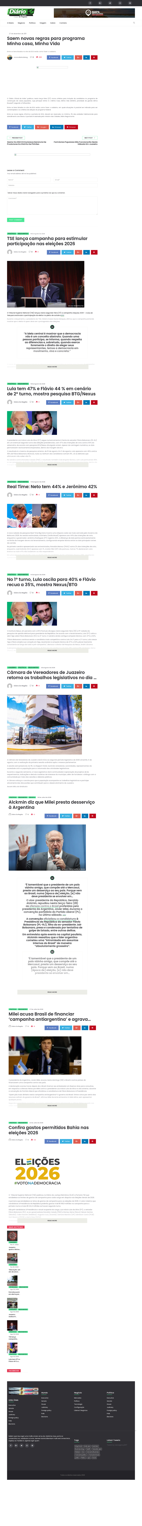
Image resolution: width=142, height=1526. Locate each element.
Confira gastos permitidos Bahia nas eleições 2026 (49, 1130)
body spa (87, 1446)
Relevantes (23, 234)
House (11, 1411)
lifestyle (77, 1452)
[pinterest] (94, 57)
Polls (10, 1421)
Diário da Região (20, 252)
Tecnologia (78, 1404)
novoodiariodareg (21, 57)
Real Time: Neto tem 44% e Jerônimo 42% (52, 487)
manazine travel (94, 1455)
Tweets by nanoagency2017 (117, 1445)
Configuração (79, 1407)
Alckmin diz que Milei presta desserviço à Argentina (52, 804)
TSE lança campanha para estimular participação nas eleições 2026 (47, 241)
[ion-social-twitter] (110, 3)
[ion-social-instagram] (120, 3)
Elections (12, 1424)
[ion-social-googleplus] (100, 3)
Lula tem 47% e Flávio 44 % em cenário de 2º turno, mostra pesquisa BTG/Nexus (51, 391)
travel (94, 1458)
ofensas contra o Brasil (44, 906)
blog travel (78, 1446)
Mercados (77, 1398)
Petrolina (13, 1287)
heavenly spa (97, 1449)
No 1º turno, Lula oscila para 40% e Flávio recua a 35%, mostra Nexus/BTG (51, 582)
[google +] (78, 57)
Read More (52, 367)
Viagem (43, 23)
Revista (32, 797)
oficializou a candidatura (60, 918)
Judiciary (12, 1415)
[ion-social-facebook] (90, 3)
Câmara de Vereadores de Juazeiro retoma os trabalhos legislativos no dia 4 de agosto (51, 677)
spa (89, 1458)
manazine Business (92, 1452)
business (95, 1446)
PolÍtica (76, 1401)
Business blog (79, 1449)
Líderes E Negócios (80, 1410)
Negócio (21, 23)
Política (32, 23)
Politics (83, 1458)
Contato (63, 23)
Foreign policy (14, 1418)
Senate (11, 1408)
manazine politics (81, 1455)
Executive (12, 1405)
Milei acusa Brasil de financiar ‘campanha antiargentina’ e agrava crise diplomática (48, 1019)
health (88, 1449)
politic (77, 1458)
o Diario (10, 23)
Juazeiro (12, 668)
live (83, 1452)
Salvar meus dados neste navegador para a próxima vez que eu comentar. (36, 193)
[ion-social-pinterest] (130, 3)
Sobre (52, 23)
